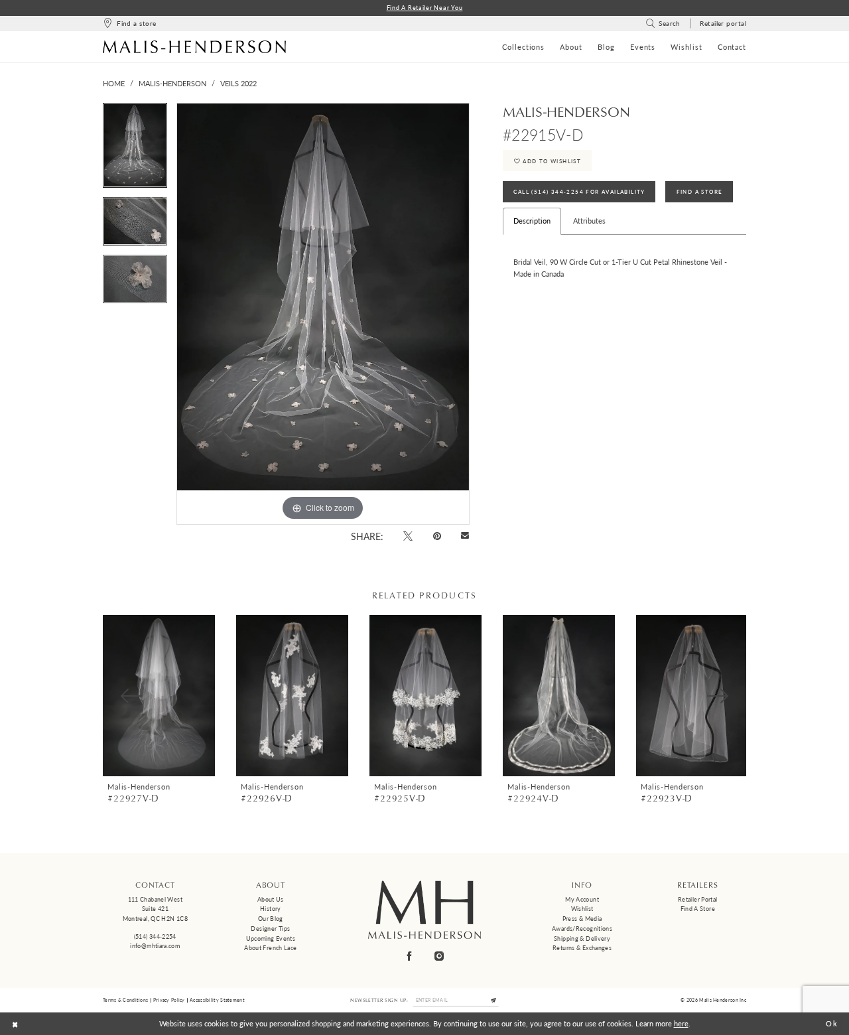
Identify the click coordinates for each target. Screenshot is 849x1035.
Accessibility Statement (217, 1000)
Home (114, 83)
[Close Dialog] (15, 1023)
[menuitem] (129, 23)
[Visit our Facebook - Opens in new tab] (410, 955)
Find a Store (698, 908)
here (681, 1023)
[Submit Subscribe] (494, 1000)
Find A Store (700, 191)
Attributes (589, 221)
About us (270, 899)
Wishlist (582, 908)
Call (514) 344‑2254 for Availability (579, 191)
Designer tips (270, 928)
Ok (832, 1023)
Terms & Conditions (125, 1000)
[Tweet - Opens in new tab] (408, 535)
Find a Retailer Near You (425, 7)
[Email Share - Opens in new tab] (465, 536)
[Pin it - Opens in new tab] (436, 535)
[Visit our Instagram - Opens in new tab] (439, 955)
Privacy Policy (169, 1000)
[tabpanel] (135, 150)
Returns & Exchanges (582, 947)
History (270, 908)
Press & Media (582, 918)
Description (532, 221)
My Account (582, 899)
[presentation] (159, 695)
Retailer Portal (698, 899)
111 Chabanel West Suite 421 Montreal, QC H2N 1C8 (155, 909)
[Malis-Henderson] (194, 46)
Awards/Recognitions (582, 928)
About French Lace (270, 947)
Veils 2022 (238, 83)
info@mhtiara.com (155, 945)
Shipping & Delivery (582, 938)
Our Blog (270, 918)
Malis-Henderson (172, 83)
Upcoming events (271, 938)
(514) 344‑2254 (155, 936)
